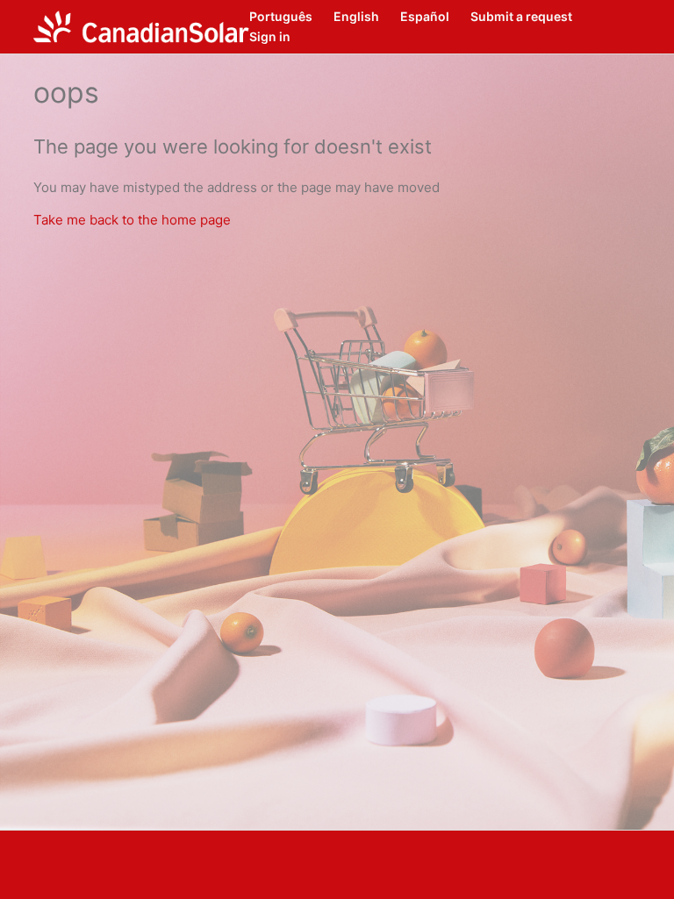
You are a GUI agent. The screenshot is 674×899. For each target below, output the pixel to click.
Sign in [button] (269, 36)
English (356, 16)
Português (280, 16)
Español (424, 16)
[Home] (140, 27)
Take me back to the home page (132, 219)
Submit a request (521, 16)
